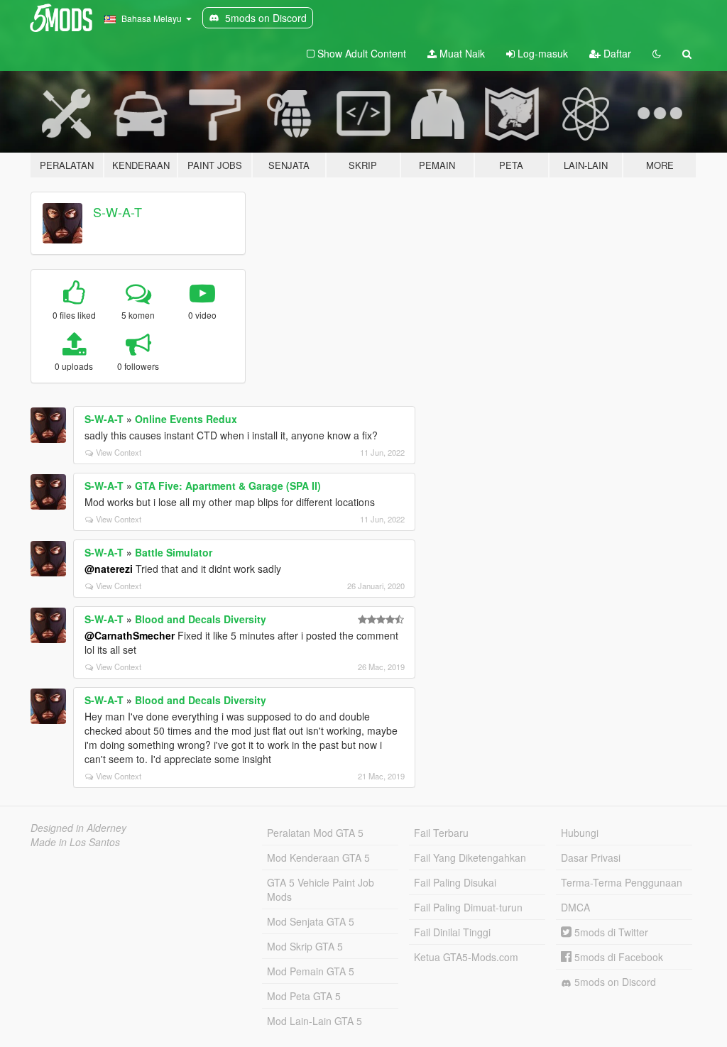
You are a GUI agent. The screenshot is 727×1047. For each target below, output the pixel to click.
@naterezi (108, 568)
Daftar (616, 53)
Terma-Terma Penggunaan (621, 882)
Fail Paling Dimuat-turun (468, 907)
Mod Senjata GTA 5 (310, 921)
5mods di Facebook (617, 957)
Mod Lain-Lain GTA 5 (314, 1021)
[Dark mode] (657, 53)
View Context (118, 452)
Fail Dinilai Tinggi (452, 932)
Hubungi (579, 833)
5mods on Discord (614, 982)
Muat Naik (461, 53)
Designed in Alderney (78, 828)
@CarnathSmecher (129, 635)
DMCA (575, 907)
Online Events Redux (186, 419)
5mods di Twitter (610, 932)
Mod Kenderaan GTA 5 (318, 857)
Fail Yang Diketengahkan (470, 857)
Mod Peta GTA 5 (304, 996)
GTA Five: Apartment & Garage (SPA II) (228, 485)
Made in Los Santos (75, 842)
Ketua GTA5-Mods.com (466, 957)
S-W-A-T (117, 211)
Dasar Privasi (591, 857)
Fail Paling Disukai (455, 882)
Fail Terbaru (441, 833)
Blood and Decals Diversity (200, 619)
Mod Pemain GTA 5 (310, 971)
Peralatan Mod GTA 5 (315, 833)
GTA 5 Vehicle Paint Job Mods (320, 889)
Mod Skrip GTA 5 (305, 946)
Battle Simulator (173, 552)
